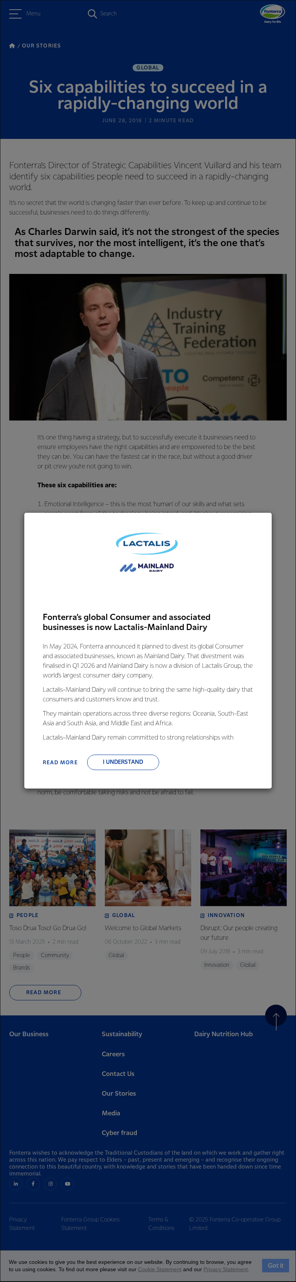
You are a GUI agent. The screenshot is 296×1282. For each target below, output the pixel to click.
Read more (60, 762)
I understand (123, 762)
